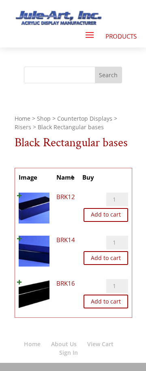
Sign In (68, 352)
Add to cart (106, 214)
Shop (44, 118)
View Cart (100, 344)
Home (22, 118)
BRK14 (65, 240)
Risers (23, 127)
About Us (64, 344)
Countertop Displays (84, 118)
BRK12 (65, 197)
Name (65, 177)
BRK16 (65, 283)
